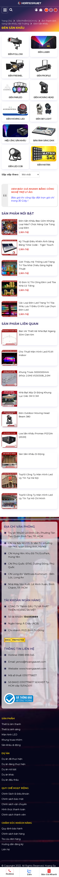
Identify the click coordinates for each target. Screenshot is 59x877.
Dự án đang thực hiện (13, 764)
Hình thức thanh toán (13, 809)
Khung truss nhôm (12, 739)
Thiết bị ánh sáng (11, 729)
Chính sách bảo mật (12, 799)
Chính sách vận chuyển (14, 804)
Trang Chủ (7, 20)
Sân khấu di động (11, 745)
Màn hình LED (9, 734)
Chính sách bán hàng (13, 833)
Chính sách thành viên (14, 814)
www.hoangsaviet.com (32, 668)
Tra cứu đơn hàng (11, 839)
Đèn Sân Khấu (41, 23)
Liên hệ (6, 849)
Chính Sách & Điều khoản (15, 793)
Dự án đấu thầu (10, 779)
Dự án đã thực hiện (12, 759)
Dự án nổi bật (9, 769)
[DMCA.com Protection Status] (29, 640)
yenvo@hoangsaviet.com (31, 661)
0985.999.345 (26, 654)
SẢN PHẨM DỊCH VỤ (27, 20)
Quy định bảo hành (12, 828)
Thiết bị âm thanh (11, 724)
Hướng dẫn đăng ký (12, 844)
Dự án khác (8, 774)
